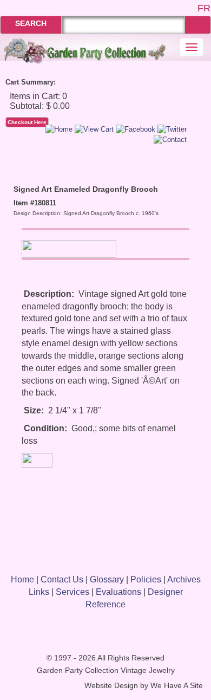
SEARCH (31, 23)
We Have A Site (176, 686)
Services (72, 592)
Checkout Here (27, 122)
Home (22, 579)
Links (39, 592)
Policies (145, 579)
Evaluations (118, 592)
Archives (184, 579)
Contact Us (62, 579)
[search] (198, 24)
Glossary (107, 579)
